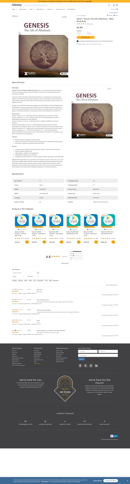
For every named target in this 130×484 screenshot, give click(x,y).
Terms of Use (15, 361)
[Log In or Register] (114, 5)
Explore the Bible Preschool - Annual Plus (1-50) (90, 233)
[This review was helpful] (114, 294)
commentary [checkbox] (40, 280)
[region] (65, 480)
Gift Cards (36, 358)
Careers (14, 354)
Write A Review (65, 263)
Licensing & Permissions (17, 358)
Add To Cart (86, 37)
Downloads (58, 356)
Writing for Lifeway (16, 363)
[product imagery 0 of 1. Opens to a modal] (43, 45)
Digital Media (39, 9)
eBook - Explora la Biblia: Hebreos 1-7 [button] (28, 293)
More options (22, 229)
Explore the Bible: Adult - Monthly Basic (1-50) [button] (30, 303)
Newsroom (14, 356)
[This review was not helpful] (116, 294)
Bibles (13, 9)
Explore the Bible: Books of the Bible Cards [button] (29, 313)
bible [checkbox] (51, 280)
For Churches (71, 9)
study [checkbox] (26, 280)
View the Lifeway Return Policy (94, 44)
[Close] (127, 480)
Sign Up (81, 359)
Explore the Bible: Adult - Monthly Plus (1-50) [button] (30, 324)
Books (31, 9)
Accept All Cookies (111, 480)
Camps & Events (60, 9)
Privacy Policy (15, 359)
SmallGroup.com (60, 361)
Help (35, 361)
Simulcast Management (62, 358)
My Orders (36, 350)
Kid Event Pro (59, 354)
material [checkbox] (14, 280)
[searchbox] (24, 272)
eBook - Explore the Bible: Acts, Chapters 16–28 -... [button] (31, 334)
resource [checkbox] (20, 280)
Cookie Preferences (38, 359)
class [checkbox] (46, 280)
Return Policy (37, 356)
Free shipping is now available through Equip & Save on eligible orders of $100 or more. (65, 1)
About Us (14, 350)
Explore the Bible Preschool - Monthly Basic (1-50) (20, 233)
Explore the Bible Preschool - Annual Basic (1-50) (56, 233)
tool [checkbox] (34, 280)
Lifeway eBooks (60, 359)
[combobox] (67, 5)
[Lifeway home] (17, 5)
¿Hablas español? (113, 12)
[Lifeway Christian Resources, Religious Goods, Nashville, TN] (114, 436)
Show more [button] (55, 280)
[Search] (109, 5)
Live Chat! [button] (36, 363)
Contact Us (14, 352)
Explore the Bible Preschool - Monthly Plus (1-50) (39, 233)
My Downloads (37, 352)
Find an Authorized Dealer (18, 365)
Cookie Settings (97, 480)
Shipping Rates (37, 354)
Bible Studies (22, 9)
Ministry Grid (59, 350)
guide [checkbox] (30, 280)
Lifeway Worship (60, 352)
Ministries (49, 9)
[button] (77, 252)
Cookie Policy (44, 481)
